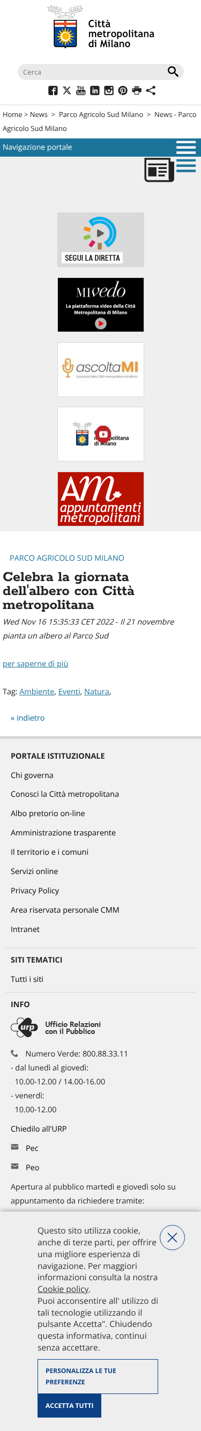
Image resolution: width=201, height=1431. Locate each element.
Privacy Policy (35, 891)
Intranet (25, 929)
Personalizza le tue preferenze (81, 1376)
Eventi (69, 692)
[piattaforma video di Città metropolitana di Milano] (100, 330)
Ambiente (36, 692)
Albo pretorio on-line (48, 814)
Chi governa (32, 775)
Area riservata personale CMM (65, 910)
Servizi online (34, 872)
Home (13, 114)
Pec (32, 1148)
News (39, 114)
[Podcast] (100, 395)
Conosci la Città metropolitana (65, 794)
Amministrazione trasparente (63, 833)
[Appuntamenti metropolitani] (100, 524)
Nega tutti (172, 1237)
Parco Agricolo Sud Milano (101, 114)
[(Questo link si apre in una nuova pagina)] (52, 92)
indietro (31, 718)
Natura (96, 692)
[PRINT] (136, 92)
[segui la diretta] (100, 265)
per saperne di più (35, 664)
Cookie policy (63, 1289)
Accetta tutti (69, 1405)
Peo (32, 1168)
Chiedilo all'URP (40, 1129)
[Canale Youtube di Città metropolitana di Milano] (100, 459)
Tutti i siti (27, 979)
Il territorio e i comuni (49, 852)
